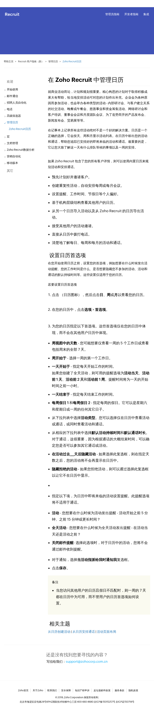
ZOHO (8, 3)
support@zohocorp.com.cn (87, 661)
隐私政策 (133, 690)
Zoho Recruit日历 (20, 129)
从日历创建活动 (59, 632)
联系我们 (52, 690)
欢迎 (10, 81)
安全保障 (66, 690)
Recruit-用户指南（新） (31, 61)
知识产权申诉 (82, 690)
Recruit (12, 14)
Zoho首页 (23, 690)
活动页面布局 (107, 632)
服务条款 (119, 690)
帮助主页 (8, 61)
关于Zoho (38, 690)
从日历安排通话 (83, 632)
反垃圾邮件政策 (102, 690)
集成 (146, 14)
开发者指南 (131, 14)
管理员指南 (112, 14)
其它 (10, 171)
